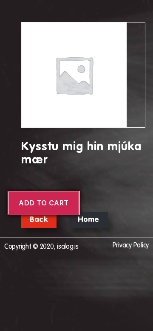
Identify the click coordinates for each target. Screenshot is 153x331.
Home (88, 220)
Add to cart (44, 203)
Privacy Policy (131, 245)
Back (39, 220)
